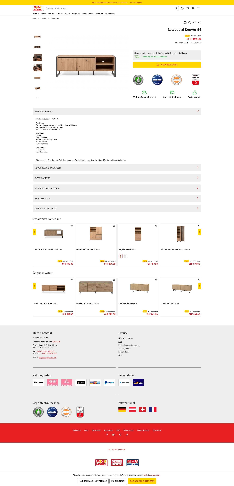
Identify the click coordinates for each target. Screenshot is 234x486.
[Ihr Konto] (182, 8)
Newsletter (96, 430)
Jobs (86, 430)
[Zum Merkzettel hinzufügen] (199, 22)
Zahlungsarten (124, 348)
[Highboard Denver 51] (95, 234)
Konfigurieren (118, 481)
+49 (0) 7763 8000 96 (45, 351)
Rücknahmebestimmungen (129, 345)
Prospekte (157, 430)
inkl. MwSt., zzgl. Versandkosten (188, 42)
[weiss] (125, 256)
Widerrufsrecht (143, 430)
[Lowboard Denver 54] (86, 64)
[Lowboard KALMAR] (138, 288)
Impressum (108, 430)
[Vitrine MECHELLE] (180, 234)
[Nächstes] (37, 98)
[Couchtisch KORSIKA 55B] (53, 234)
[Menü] (198, 8)
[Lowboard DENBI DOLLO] (95, 288)
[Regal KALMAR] (138, 234)
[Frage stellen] (189, 22)
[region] (81, 64)
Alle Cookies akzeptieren (142, 481)
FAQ (120, 342)
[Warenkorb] (193, 8)
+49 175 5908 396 (49, 353)
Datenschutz (129, 430)
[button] (144, 94)
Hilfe (120, 355)
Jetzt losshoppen (135, 2)
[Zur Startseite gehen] (37, 8)
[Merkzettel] (187, 8)
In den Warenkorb (169, 65)
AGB (118, 430)
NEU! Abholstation (125, 338)
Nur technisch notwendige (93, 481)
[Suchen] (175, 8)
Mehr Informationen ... (152, 475)
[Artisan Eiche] (120, 256)
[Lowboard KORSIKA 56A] (53, 288)
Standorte (56, 341)
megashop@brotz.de (47, 358)
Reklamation (123, 352)
